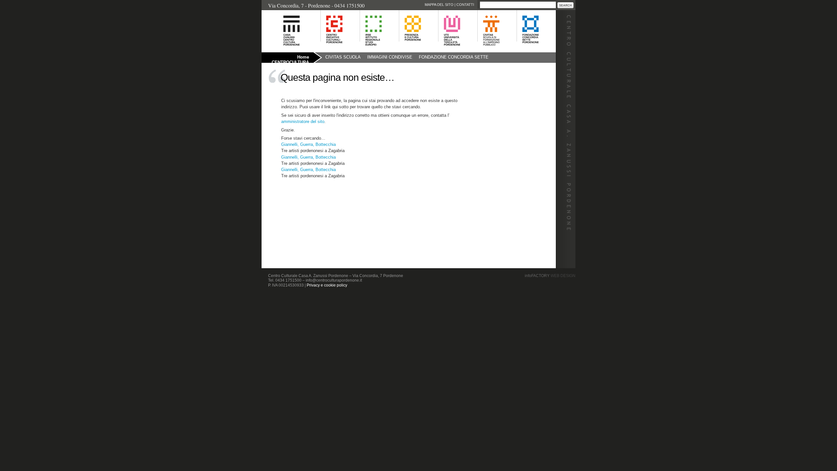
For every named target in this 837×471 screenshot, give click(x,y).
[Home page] (283, 49)
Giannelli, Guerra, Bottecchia (308, 144)
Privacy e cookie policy (327, 285)
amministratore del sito (302, 121)
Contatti (465, 5)
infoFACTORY (550, 275)
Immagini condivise (389, 57)
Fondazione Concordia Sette (453, 57)
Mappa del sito (439, 5)
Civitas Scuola (343, 57)
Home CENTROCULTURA (290, 59)
